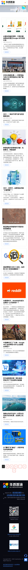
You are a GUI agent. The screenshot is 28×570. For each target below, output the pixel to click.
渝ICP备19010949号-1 (8, 564)
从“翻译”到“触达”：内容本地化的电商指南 (13, 448)
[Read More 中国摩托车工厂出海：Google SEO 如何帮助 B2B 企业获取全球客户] (14, 332)
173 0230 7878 (11, 495)
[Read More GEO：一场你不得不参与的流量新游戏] (14, 104)
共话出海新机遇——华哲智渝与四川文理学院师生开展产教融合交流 (13, 77)
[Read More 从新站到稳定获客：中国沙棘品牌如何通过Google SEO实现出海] (14, 26)
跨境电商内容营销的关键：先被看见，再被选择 (13, 149)
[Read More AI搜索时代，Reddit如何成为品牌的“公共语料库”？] (14, 290)
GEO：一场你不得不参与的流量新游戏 (13, 115)
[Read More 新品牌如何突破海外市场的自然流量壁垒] (14, 216)
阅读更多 (7, 52)
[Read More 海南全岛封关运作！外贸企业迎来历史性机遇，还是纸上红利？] (14, 403)
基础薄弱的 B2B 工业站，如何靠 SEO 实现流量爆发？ (13, 268)
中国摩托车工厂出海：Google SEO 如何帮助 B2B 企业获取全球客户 (13, 344)
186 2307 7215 (20, 495)
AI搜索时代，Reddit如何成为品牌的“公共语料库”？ (13, 302)
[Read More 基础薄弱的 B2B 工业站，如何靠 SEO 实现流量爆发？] (14, 256)
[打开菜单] (25, 3)
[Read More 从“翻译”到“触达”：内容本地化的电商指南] (14, 437)
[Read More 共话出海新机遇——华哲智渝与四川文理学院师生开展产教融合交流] (14, 65)
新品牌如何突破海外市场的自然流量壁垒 (13, 228)
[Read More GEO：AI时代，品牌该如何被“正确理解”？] (14, 177)
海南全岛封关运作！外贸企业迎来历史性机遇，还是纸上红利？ (13, 415)
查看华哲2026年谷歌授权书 (14, 534)
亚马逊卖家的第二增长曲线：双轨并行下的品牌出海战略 (13, 379)
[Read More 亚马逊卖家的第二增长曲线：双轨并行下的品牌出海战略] (14, 368)
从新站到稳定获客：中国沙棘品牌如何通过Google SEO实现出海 (14, 38)
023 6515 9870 (17, 493)
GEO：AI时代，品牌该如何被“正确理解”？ (13, 189)
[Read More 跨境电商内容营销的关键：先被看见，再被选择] (14, 137)
